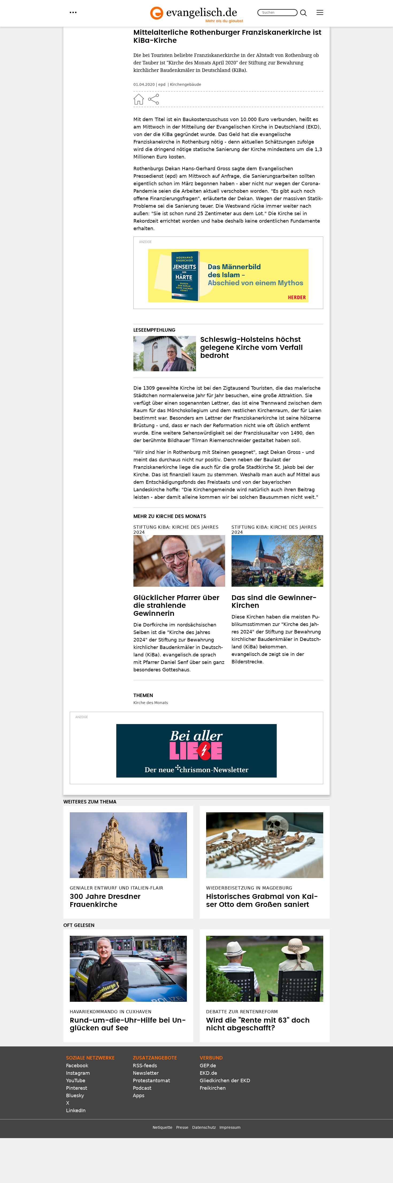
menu (73, 12)
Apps (138, 1095)
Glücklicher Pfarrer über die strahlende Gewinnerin (176, 605)
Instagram (78, 1073)
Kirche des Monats (150, 703)
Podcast (142, 1088)
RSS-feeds (145, 1065)
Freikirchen (213, 1088)
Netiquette (162, 1127)
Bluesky (75, 1095)
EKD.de (208, 1073)
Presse (182, 1127)
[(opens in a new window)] (228, 275)
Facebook (77, 1065)
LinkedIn (76, 1110)
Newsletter (146, 1073)
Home (138, 99)
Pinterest (76, 1088)
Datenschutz (204, 1127)
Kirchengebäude (185, 84)
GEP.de (208, 1065)
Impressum (230, 1127)
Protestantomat (151, 1080)
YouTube (75, 1080)
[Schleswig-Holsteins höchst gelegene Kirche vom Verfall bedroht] (164, 353)
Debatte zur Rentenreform (242, 1011)
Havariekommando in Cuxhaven (111, 1011)
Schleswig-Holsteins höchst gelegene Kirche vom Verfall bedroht (251, 347)
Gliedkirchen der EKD (225, 1080)
